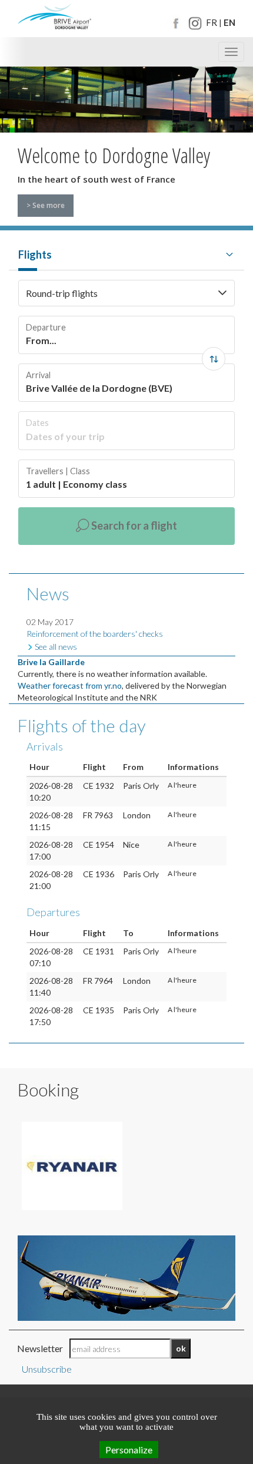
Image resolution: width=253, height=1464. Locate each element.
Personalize (128, 1449)
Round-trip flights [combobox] (62, 293)
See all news (56, 647)
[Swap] (213, 359)
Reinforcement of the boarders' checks (94, 634)
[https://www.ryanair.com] (72, 1166)
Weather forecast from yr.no (70, 685)
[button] (222, 293)
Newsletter (40, 1348)
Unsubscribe (47, 1368)
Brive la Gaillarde (51, 662)
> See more (45, 205)
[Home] (54, 17)
